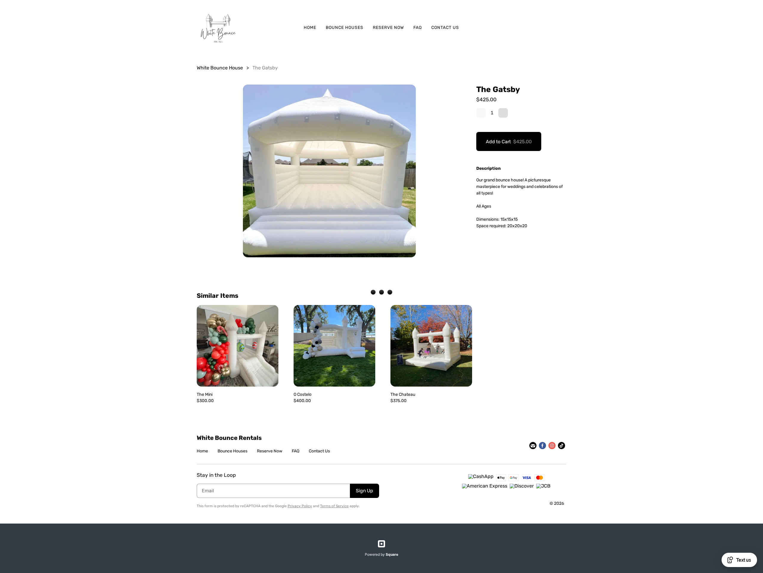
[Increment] (503, 113)
